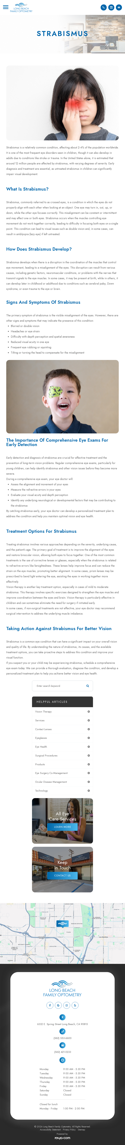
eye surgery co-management (51, 773)
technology (41, 790)
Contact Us (62, 875)
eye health (41, 747)
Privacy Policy (69, 1129)
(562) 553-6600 (62, 1038)
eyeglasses (41, 738)
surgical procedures (46, 755)
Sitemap (81, 1129)
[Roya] (62, 1138)
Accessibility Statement (50, 1129)
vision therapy (43, 711)
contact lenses (43, 729)
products (40, 764)
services (40, 720)
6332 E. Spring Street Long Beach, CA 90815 (62, 1024)
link (2, 904)
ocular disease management (51, 782)
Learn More (62, 827)
